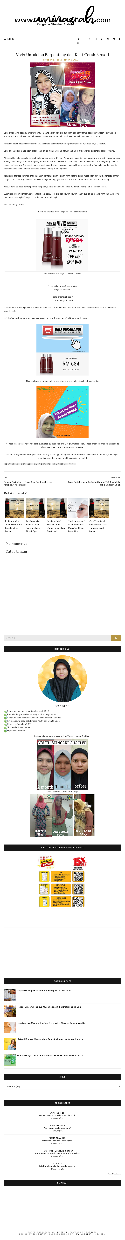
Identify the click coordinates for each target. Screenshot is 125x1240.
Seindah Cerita (57, 1125)
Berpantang (12, 464)
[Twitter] (78, 39)
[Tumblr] (119, 39)
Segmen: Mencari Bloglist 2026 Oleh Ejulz (57, 1115)
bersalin (26, 464)
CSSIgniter (40, 1234)
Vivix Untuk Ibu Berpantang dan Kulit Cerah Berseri (62, 54)
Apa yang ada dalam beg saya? (57, 1128)
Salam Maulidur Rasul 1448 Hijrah (57, 1140)
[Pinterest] (96, 39)
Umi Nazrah (59, 1232)
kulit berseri (42, 464)
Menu (12, 38)
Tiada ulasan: (72, 60)
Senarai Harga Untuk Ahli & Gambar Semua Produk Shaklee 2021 (50, 1055)
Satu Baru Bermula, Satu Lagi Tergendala (57, 1166)
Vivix (72, 464)
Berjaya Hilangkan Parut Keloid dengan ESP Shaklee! (44, 990)
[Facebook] (84, 39)
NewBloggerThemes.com (90, 1234)
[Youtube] (114, 39)
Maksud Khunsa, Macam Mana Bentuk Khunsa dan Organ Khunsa (50, 1039)
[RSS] (78, 43)
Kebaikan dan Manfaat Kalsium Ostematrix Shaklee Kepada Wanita (51, 1023)
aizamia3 (57, 1163)
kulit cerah (60, 464)
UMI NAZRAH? (62, 706)
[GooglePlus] (90, 39)
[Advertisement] (62, 950)
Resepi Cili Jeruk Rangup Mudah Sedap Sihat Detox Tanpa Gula (49, 1007)
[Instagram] (108, 39)
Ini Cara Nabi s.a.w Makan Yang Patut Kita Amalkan (57, 1153)
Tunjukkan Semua (114, 1174)
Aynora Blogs (57, 1112)
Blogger (91, 1232)
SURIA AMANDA (57, 1138)
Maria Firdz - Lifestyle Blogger (57, 1150)
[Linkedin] (102, 39)
